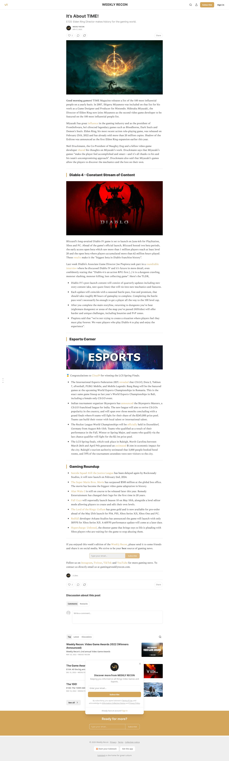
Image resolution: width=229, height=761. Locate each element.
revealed (124, 382)
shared (81, 150)
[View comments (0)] (78, 35)
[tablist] (77, 603)
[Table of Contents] (3, 380)
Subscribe (207, 4)
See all (71, 702)
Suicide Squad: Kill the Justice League (92, 473)
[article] (114, 651)
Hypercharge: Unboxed (84, 528)
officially (132, 424)
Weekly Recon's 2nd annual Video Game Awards (88, 651)
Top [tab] (69, 637)
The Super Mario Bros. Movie (87, 482)
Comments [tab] (72, 604)
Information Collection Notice (113, 703)
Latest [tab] (76, 637)
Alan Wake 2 (78, 491)
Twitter (98, 563)
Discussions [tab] (87, 637)
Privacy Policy (134, 703)
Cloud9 (96, 376)
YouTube (122, 563)
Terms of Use (127, 700)
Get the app (127, 749)
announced (127, 403)
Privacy (113, 742)
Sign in (220, 4)
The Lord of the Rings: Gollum (88, 509)
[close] (140, 664)
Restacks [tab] (84, 604)
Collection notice (132, 742)
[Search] (190, 4)
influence (93, 123)
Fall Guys (76, 500)
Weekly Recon (78, 27)
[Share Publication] (196, 4)
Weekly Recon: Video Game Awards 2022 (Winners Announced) (97, 646)
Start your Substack (107, 749)
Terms (120, 742)
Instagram (86, 563)
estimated (120, 446)
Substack (101, 755)
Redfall (75, 519)
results (77, 257)
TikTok (107, 563)
